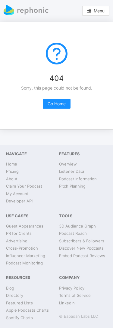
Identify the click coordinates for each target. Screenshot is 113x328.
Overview (68, 164)
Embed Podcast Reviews (82, 255)
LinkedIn (67, 302)
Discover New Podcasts (81, 248)
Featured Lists (19, 302)
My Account (17, 193)
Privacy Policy (71, 288)
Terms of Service (75, 295)
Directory (14, 295)
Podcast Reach (73, 233)
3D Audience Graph (77, 226)
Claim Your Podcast (24, 186)
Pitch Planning (72, 186)
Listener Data (71, 171)
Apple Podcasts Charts (27, 310)
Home (11, 164)
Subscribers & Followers (81, 240)
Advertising (16, 240)
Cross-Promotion (22, 248)
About (11, 178)
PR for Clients (19, 233)
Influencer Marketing (25, 255)
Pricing (12, 171)
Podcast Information (78, 178)
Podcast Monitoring (24, 263)
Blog (10, 288)
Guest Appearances (24, 226)
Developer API (19, 200)
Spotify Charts (19, 317)
